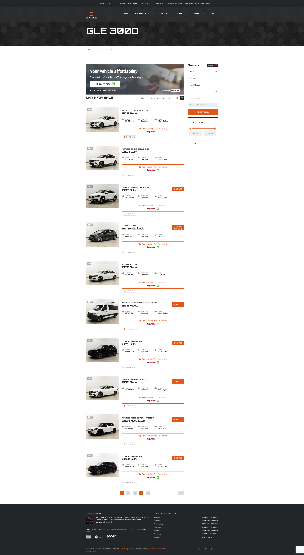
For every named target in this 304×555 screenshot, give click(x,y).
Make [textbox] (191, 72)
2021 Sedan (134, 381)
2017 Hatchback (133, 227)
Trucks (200, 3)
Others (207, 3)
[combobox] (203, 71)
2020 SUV (132, 457)
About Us (180, 14)
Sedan (172, 3)
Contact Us (198, 14)
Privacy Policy (127, 549)
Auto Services (160, 14)
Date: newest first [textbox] (158, 98)
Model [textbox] (192, 78)
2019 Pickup (139, 304)
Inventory (140, 14)
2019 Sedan (135, 112)
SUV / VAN (179, 3)
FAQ (213, 14)
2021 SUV (135, 189)
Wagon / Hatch (190, 3)
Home (125, 14)
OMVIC (88, 532)
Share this (130, 137)
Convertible (158, 3)
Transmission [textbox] (195, 98)
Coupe (166, 3)
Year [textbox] (191, 92)
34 (147, 493)
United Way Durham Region (112, 529)
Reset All (211, 65)
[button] (105, 84)
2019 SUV (132, 342)
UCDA (141, 529)
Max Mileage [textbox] (194, 85)
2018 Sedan (130, 266)
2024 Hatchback (138, 419)
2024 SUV (135, 150)
